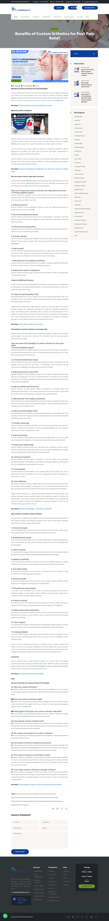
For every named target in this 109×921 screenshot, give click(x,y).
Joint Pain (78, 162)
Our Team (80, 17)
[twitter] (53, 809)
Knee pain (78, 170)
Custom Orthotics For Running (20, 801)
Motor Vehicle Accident (81, 193)
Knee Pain (51, 871)
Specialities (46, 17)
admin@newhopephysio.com (91, 1)
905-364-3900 (59, 1)
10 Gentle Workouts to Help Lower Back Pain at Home (35, 105)
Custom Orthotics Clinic (51, 797)
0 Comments (28, 86)
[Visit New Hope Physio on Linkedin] (87, 917)
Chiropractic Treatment (37, 881)
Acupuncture (79, 116)
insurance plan (32, 748)
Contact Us (67, 881)
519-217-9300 (76, 1)
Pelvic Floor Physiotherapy (53, 893)
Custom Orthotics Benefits (48, 794)
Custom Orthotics (34, 794)
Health (77, 155)
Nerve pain (78, 201)
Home (16, 17)
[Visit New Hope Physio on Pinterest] (77, 917)
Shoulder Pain (53, 881)
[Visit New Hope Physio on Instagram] (82, 917)
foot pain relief (58, 100)
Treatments (57, 17)
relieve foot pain (30, 181)
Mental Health (79, 189)
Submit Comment (20, 851)
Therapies (36, 17)
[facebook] (57, 809)
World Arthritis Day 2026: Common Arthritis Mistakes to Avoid (87, 72)
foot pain (42, 666)
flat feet (24, 716)
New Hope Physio (28, 917)
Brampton (73, 7)
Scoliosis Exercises (80, 220)
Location (59, 7)
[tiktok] (96, 917)
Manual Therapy (79, 178)
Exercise (77, 139)
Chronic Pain (78, 132)
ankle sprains (15, 243)
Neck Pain (78, 197)
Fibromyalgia (78, 143)
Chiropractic (78, 128)
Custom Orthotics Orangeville (20, 805)
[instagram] (62, 809)
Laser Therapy (79, 174)
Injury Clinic (78, 159)
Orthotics (78, 205)
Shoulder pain (79, 228)
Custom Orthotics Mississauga (38, 801)
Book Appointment (90, 7)
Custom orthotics (16, 374)
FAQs (65, 874)
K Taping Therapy (80, 166)
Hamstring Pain (79, 147)
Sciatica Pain (79, 216)
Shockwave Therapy (81, 224)
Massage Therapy (80, 185)
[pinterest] (66, 809)
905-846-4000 (44, 1)
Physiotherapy (24, 17)
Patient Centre (69, 17)
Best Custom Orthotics (22, 794)
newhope (17, 86)
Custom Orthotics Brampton (19, 797)
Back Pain (78, 124)
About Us (66, 871)
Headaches (78, 151)
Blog (87, 17)
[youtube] (91, 917)
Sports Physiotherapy (81, 231)
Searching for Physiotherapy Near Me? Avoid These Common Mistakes (86, 98)
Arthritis (77, 120)
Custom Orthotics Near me (55, 801)
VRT (76, 235)
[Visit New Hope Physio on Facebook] (73, 917)
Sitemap (66, 885)
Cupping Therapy (80, 136)
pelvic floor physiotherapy (82, 208)
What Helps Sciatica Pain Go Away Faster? (86, 85)
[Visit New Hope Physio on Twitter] (68, 917)
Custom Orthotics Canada (36, 797)
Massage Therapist (80, 182)
